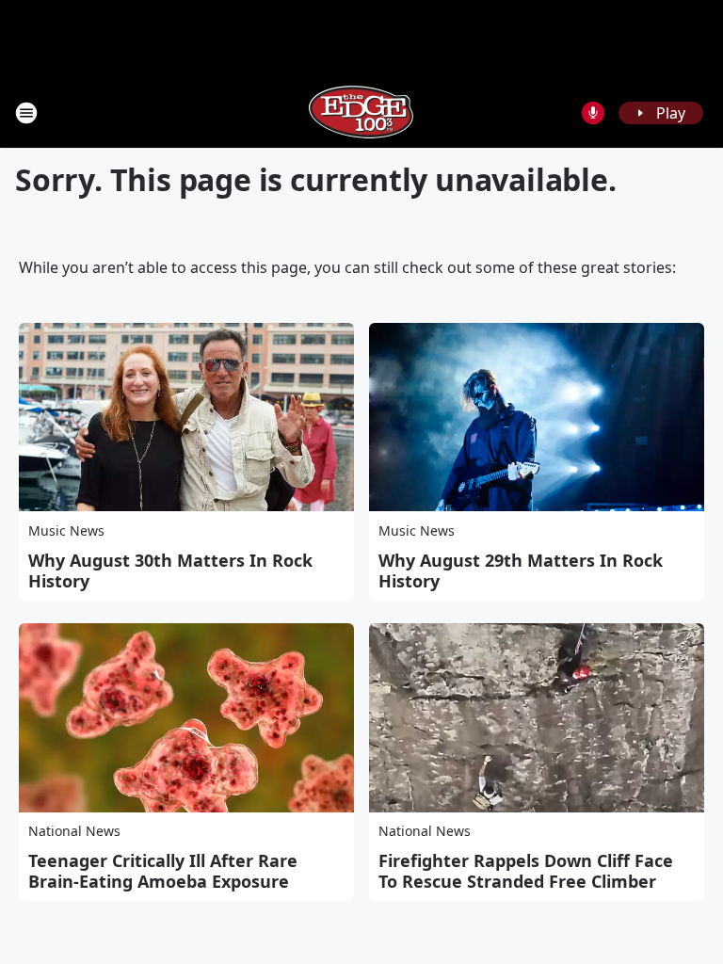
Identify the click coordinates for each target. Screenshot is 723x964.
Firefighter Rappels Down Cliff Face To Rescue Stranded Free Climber (525, 871)
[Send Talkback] (593, 113)
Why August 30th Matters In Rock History (170, 570)
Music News (66, 530)
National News (74, 831)
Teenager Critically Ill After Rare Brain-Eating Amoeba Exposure (162, 871)
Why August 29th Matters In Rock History (520, 570)
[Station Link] (361, 112)
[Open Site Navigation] (26, 113)
